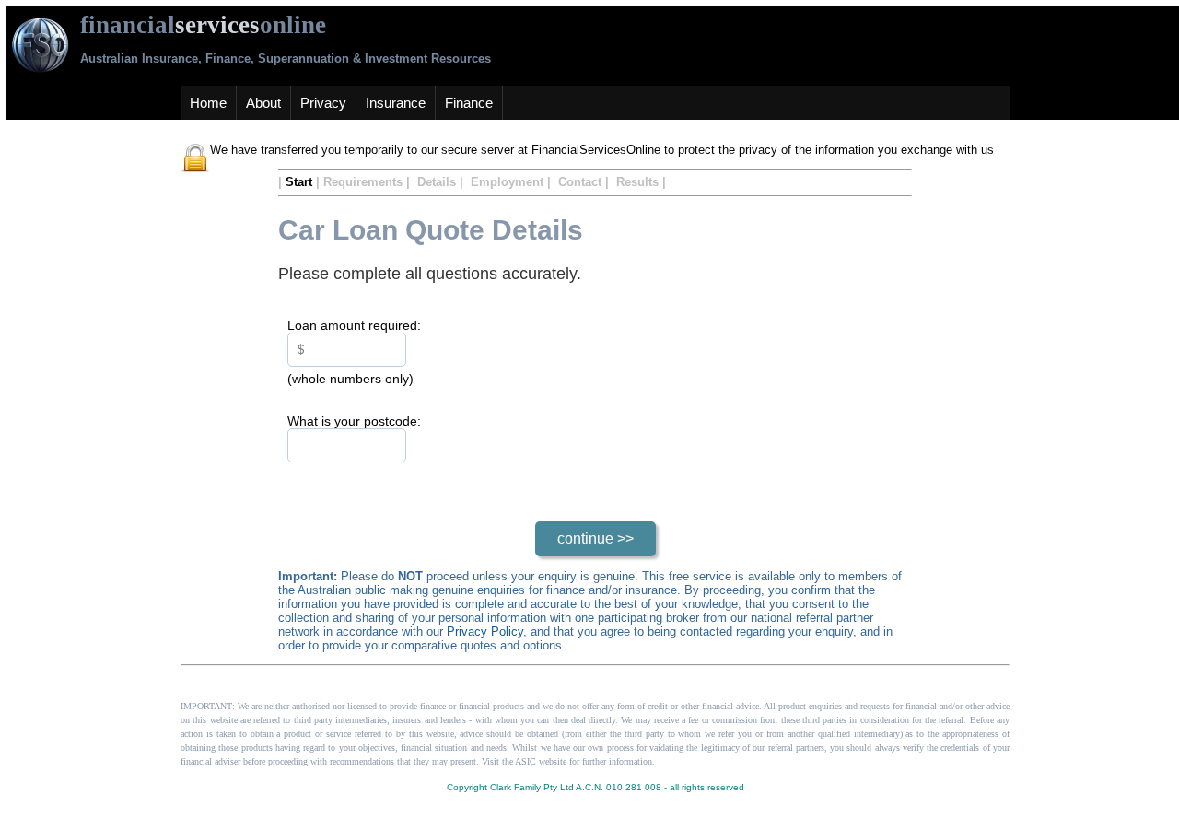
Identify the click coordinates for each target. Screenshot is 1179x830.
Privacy (323, 103)
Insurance (396, 103)
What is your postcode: (354, 421)
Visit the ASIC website (525, 761)
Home (208, 103)
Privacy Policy (485, 631)
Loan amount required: (354, 325)
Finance (469, 103)
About (263, 103)
